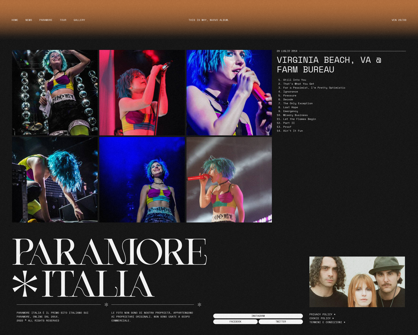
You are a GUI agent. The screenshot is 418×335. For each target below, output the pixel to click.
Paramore (45, 20)
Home (15, 20)
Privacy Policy (320, 314)
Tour (63, 20)
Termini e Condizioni (325, 322)
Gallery (79, 20)
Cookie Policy (320, 318)
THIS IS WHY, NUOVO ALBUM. (209, 20)
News (28, 20)
